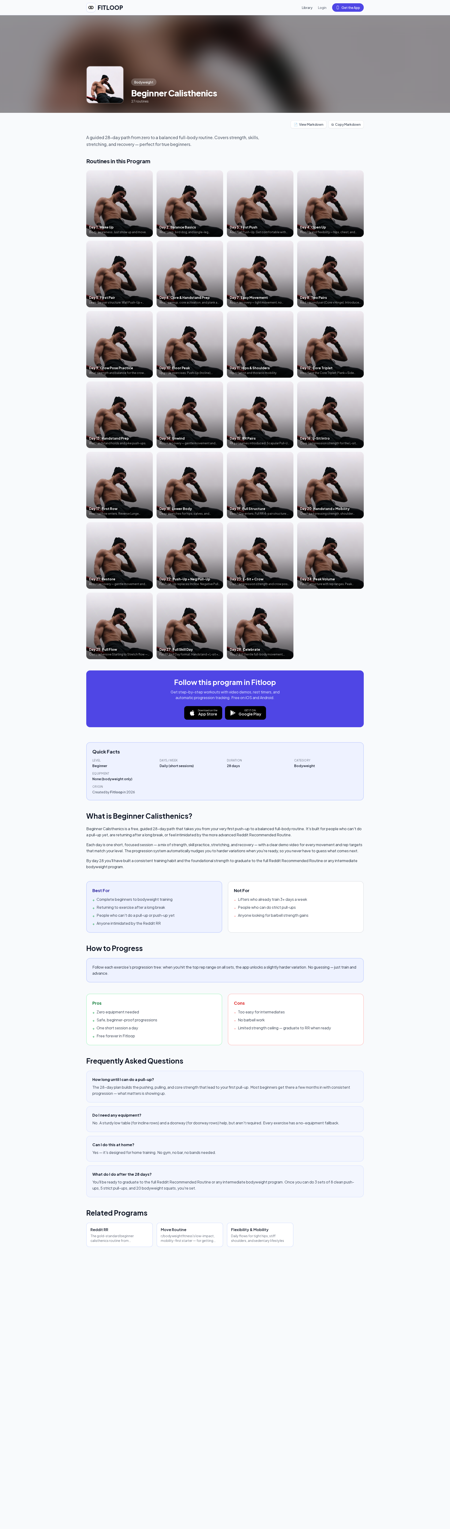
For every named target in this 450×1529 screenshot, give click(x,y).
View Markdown (308, 124)
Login (322, 7)
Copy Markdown (346, 124)
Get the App (350, 7)
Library (307, 7)
